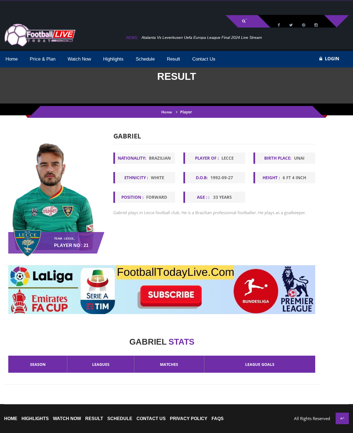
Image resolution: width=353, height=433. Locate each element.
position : (144, 197)
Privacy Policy (188, 418)
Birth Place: (284, 158)
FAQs (218, 418)
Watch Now (67, 418)
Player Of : (214, 158)
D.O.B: (214, 177)
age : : (214, 197)
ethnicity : (144, 177)
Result (94, 418)
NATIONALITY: (144, 158)
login (332, 58)
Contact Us (151, 418)
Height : (284, 177)
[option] (214, 181)
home (10, 418)
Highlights (35, 418)
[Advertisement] (69, 7)
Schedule (119, 418)
